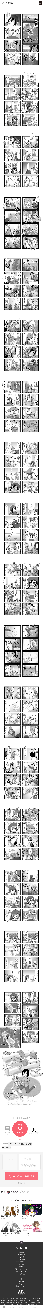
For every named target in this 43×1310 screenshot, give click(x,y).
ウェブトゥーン (22, 1254)
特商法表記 (21, 1274)
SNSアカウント (21, 1262)
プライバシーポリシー (21, 1269)
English (21, 1284)
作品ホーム (21, 1183)
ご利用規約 (21, 1267)
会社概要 (21, 1252)
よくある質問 (21, 1259)
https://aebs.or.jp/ (33, 1304)
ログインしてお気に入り (23, 1176)
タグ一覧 (21, 1257)
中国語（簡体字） (21, 1286)
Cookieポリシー (21, 1271)
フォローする (26, 1192)
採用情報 (21, 1264)
